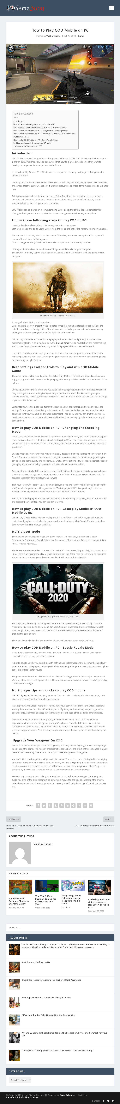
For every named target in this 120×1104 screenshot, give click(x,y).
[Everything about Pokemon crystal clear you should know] (73, 885)
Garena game (62, 342)
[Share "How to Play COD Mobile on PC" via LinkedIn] (67, 805)
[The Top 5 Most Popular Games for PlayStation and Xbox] (47, 886)
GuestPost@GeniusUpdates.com (22, 1097)
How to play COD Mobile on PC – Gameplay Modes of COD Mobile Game (44, 133)
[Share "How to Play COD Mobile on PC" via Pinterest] (62, 805)
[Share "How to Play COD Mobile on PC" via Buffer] (73, 805)
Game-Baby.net (67, 1095)
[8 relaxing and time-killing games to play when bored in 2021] (99, 887)
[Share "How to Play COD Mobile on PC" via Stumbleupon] (79, 805)
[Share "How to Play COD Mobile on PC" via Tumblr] (56, 805)
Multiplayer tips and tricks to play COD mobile (33, 143)
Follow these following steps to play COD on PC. (34, 124)
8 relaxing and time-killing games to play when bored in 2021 (99, 903)
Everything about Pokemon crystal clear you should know (71, 899)
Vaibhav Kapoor (53, 36)
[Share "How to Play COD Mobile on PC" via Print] (91, 805)
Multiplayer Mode (21, 137)
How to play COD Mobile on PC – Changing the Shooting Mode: (40, 130)
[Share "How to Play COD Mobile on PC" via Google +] (50, 805)
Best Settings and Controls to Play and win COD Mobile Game (40, 127)
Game (81, 36)
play (51, 185)
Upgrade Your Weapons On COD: (28, 146)
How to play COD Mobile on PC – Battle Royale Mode (36, 140)
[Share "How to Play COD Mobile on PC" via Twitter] (44, 805)
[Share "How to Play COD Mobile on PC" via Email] (85, 805)
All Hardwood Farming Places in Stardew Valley (19, 901)
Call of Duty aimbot (21, 695)
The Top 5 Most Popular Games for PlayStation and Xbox (45, 900)
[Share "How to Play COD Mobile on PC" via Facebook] (38, 805)
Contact (96, 1100)
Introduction (18, 121)
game (44, 239)
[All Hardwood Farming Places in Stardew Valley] (20, 887)
